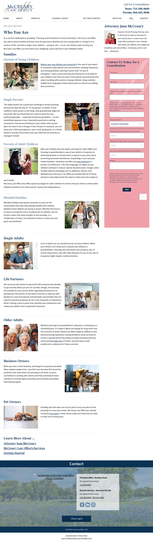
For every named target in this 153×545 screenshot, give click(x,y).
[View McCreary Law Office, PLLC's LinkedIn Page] (87, 505)
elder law (58, 341)
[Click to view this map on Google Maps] (55, 478)
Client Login (76, 518)
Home (6, 18)
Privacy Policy (82, 535)
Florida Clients (60, 18)
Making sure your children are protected (58, 64)
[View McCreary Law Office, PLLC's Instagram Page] (93, 505)
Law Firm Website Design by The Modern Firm (76, 538)
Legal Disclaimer (71, 535)
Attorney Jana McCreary (20, 443)
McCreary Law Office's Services (24, 448)
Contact (144, 18)
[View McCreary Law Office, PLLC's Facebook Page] (82, 505)
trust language (83, 161)
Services (35, 18)
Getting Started (91, 18)
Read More (114, 51)
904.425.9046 (141, 12)
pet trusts (54, 413)
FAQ (131, 18)
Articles (117, 18)
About (19, 18)
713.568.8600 (141, 8)
